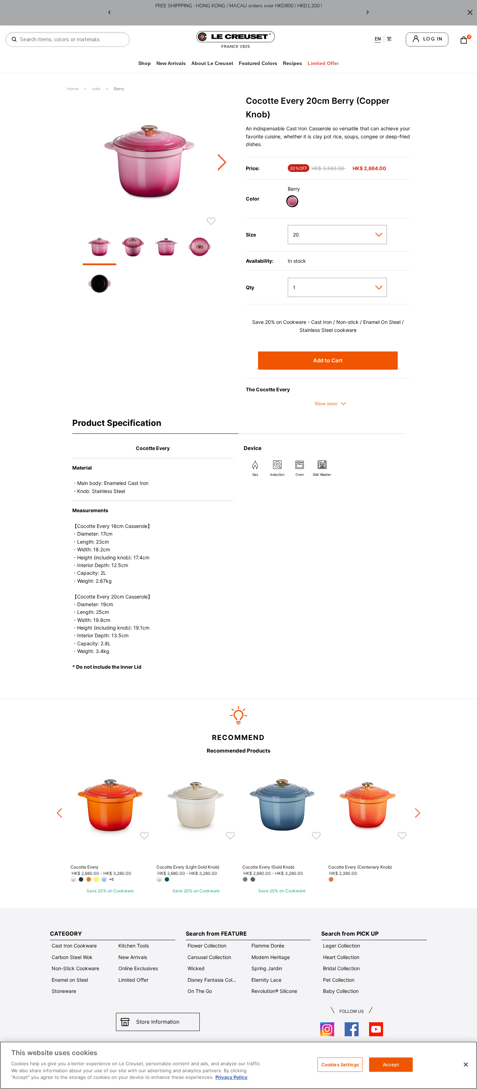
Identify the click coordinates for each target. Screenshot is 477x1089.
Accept (391, 1064)
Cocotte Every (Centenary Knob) (360, 867)
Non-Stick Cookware (75, 968)
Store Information (157, 1021)
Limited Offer (133, 980)
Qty (250, 287)
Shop (144, 63)
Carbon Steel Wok (72, 957)
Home (73, 88)
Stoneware (64, 991)
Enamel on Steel (70, 980)
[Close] (470, 13)
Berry (119, 88)
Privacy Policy (231, 1077)
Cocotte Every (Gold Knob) (268, 867)
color (97, 88)
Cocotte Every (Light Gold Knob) (187, 867)
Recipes (292, 63)
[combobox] (70, 39)
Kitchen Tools (133, 946)
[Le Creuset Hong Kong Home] (235, 39)
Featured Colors (258, 63)
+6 (111, 879)
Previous (109, 12)
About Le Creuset (212, 63)
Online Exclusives (138, 968)
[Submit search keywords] (14, 39)
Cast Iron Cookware (74, 946)
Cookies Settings (340, 1064)
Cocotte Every (84, 867)
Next (367, 12)
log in (432, 39)
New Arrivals (171, 63)
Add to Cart (328, 360)
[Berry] (292, 202)
